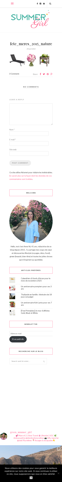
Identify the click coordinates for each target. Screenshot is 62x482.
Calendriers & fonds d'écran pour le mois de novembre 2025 (35, 279)
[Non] (58, 473)
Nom (12, 129)
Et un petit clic (18, 339)
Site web (13, 149)
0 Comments (14, 74)
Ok (31, 478)
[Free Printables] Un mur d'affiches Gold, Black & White (35, 312)
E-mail (12, 139)
